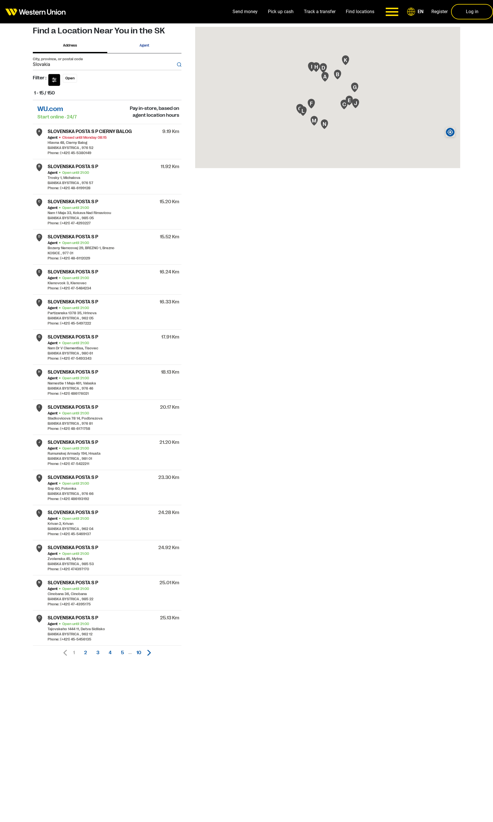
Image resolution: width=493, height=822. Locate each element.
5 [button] (122, 652)
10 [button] (138, 652)
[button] (416, 11)
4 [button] (110, 652)
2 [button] (85, 652)
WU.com (50, 108)
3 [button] (97, 652)
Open (69, 78)
